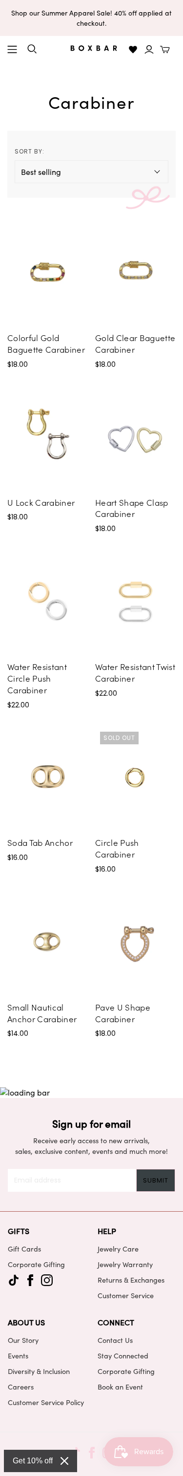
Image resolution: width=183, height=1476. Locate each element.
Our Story (23, 1340)
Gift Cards (24, 1248)
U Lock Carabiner (41, 502)
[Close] (64, 1461)
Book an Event (120, 1386)
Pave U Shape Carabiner (122, 1013)
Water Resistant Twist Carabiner (135, 672)
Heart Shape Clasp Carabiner (131, 508)
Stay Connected (123, 1355)
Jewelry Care (118, 1248)
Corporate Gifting (36, 1264)
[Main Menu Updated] (12, 49)
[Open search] (32, 49)
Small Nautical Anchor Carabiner (42, 1013)
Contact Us (115, 1340)
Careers (21, 1386)
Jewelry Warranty (125, 1264)
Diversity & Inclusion (39, 1371)
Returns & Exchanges (131, 1280)
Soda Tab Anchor (40, 842)
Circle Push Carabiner (117, 848)
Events (18, 1355)
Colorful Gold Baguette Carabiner (46, 343)
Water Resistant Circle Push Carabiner (37, 678)
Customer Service (126, 1295)
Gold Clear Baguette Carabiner (135, 343)
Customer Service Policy (46, 1402)
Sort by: (29, 151)
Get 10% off (33, 1461)
